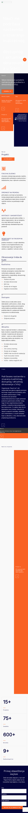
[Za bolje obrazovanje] (9, 282)
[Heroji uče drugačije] (9, 316)
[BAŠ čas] (5, 284)
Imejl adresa (5, 800)
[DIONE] (5, 346)
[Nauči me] (7, 59)
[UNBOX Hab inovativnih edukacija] (13, 353)
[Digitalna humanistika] (9, 289)
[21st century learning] (9, 349)
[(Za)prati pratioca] (8, 318)
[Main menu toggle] (25, 59)
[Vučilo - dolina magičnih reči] (12, 360)
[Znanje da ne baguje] (9, 287)
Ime (3, 788)
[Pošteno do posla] (8, 279)
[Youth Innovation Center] (10, 356)
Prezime (4, 794)
